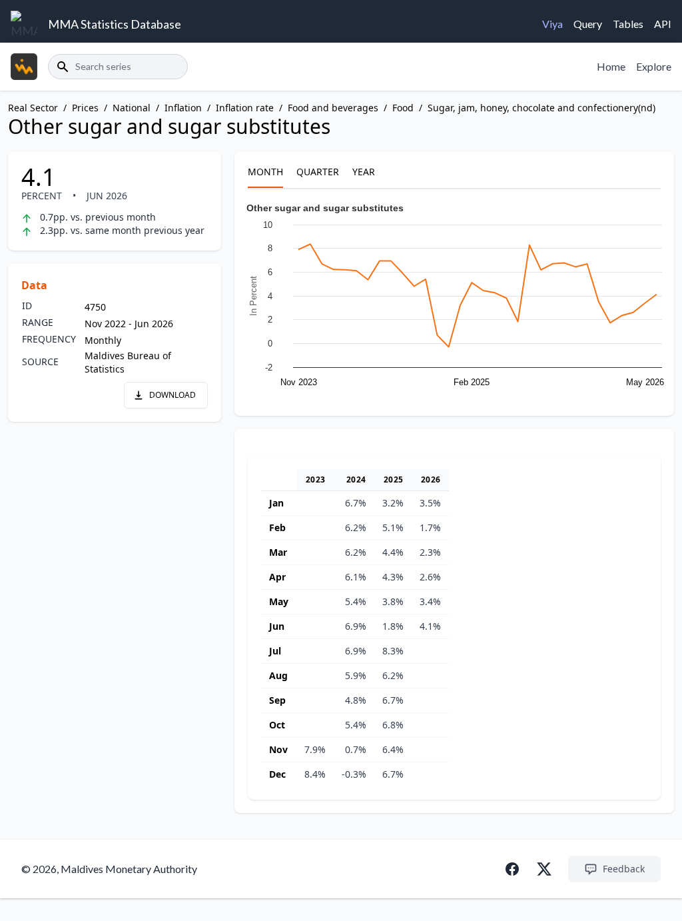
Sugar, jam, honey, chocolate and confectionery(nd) (541, 107)
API (662, 23)
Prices (85, 107)
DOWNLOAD (172, 395)
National (132, 107)
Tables (628, 23)
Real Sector (33, 107)
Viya (552, 23)
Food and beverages (333, 107)
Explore (653, 66)
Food (403, 107)
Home (611, 66)
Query (587, 23)
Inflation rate (245, 107)
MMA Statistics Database (114, 24)
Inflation (183, 107)
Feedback (624, 868)
